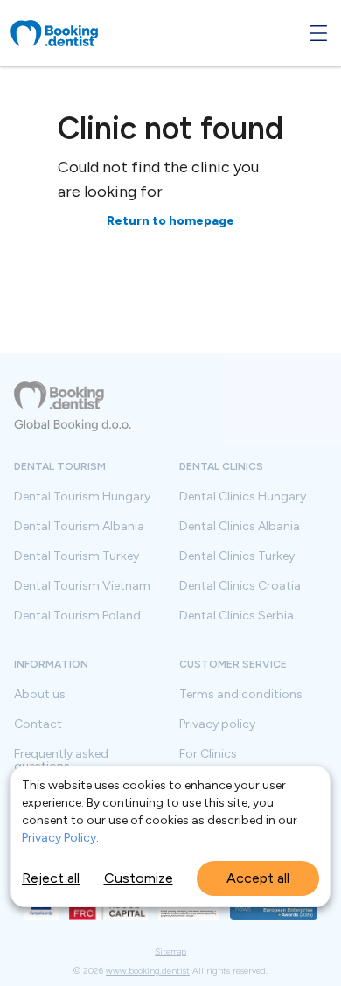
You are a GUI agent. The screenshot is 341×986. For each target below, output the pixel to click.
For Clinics (208, 754)
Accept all (257, 878)
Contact (38, 724)
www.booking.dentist (148, 970)
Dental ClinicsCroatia (240, 586)
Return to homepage (170, 220)
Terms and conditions (241, 695)
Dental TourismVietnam (82, 586)
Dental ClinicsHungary (242, 497)
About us (40, 695)
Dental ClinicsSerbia (236, 616)
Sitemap (170, 952)
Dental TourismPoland (77, 616)
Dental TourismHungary (82, 497)
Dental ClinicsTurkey (237, 556)
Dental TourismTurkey (76, 556)
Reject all (51, 878)
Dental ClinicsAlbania (239, 527)
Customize (138, 878)
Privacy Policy (59, 837)
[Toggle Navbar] (318, 33)
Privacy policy (217, 724)
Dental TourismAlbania (79, 527)
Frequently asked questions (61, 760)
